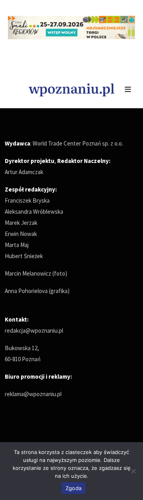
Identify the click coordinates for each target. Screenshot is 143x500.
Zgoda (73, 488)
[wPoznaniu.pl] (71, 89)
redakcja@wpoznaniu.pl (34, 330)
